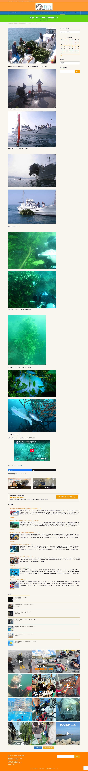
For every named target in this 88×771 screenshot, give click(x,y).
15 (75, 46)
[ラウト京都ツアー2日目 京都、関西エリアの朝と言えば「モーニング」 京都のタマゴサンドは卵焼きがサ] (20, 733)
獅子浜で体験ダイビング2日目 (20, 597)
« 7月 (61, 55)
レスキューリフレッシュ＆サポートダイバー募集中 (24, 619)
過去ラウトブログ (18, 473)
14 (72, 46)
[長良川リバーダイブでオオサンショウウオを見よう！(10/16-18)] (14, 525)
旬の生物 (24, 473)
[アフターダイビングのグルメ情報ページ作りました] (14, 560)
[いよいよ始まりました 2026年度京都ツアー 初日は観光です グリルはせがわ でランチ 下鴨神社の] (44, 733)
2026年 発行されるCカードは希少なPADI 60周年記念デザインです (25, 532)
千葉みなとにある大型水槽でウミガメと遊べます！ (21, 544)
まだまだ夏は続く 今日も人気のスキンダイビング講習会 (25, 626)
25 (64, 50)
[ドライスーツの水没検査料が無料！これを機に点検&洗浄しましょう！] (14, 513)
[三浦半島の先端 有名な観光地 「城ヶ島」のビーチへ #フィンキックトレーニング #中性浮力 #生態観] (68, 733)
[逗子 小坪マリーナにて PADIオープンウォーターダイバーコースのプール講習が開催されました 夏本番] (20, 709)
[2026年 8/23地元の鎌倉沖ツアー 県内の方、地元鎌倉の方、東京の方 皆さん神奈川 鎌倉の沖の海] (20, 661)
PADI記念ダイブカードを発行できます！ (19, 568)
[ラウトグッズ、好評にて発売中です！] (14, 584)
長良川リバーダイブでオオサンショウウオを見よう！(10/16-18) (24, 520)
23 (78, 48)
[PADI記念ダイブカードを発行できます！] (14, 572)
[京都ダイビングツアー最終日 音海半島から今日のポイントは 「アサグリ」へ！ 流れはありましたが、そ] (44, 709)
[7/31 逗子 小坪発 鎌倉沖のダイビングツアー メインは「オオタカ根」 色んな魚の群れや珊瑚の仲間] (20, 685)
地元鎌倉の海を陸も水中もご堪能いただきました (24, 604)
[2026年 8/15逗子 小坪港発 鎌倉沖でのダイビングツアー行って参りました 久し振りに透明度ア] (44, 661)
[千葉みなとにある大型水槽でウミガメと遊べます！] (14, 549)
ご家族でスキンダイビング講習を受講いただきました (25, 641)
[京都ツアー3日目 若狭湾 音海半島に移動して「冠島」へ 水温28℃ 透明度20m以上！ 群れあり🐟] (68, 709)
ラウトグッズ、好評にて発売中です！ (18, 579)
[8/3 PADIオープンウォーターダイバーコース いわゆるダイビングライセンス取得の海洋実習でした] (68, 661)
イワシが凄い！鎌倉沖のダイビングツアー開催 (23, 634)
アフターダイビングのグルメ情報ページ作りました (21, 556)
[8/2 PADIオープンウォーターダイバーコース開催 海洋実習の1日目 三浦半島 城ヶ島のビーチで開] (44, 685)
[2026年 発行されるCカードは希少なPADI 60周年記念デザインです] (14, 537)
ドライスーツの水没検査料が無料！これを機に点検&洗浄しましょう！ (26, 508)
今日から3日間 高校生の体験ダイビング (22, 612)
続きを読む (12, 517)
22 (75, 48)
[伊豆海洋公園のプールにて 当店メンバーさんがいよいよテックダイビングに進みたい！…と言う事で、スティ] (68, 685)
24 (61, 50)
